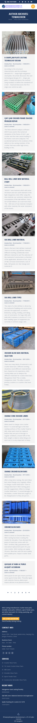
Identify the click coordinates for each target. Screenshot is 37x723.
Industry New (8, 64)
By (17, 64)
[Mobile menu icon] (33, 6)
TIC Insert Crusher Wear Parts (13, 666)
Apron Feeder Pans (10, 676)
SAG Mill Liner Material (14, 239)
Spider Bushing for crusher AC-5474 (13, 702)
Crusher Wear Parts (10, 663)
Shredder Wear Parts (10, 673)
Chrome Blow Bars (12, 527)
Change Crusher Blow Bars (15, 471)
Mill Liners (7, 670)
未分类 (6, 570)
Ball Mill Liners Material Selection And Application (17, 696)
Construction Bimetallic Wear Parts (15, 680)
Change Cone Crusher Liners (16, 416)
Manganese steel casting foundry (12, 689)
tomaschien (18, 17)
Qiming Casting (16, 621)
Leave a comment (9, 66)
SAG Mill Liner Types (12, 297)
